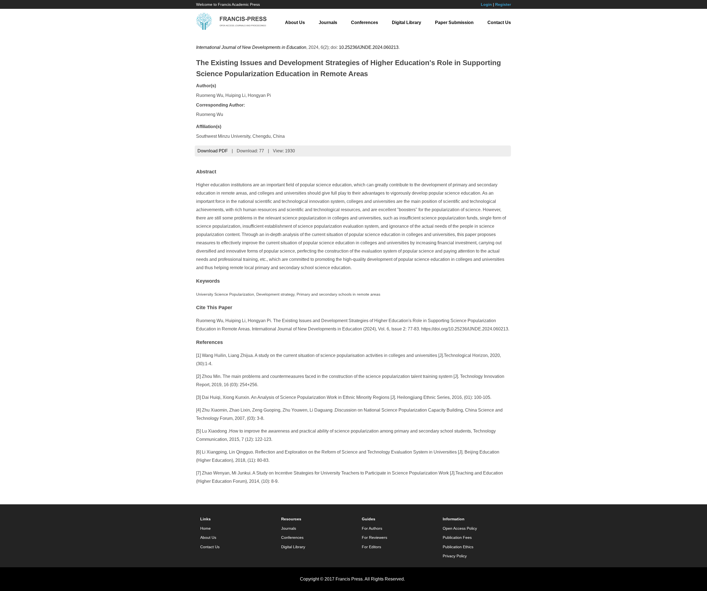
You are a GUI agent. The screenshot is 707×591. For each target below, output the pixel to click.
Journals (328, 22)
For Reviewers (374, 537)
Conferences (364, 22)
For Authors (372, 528)
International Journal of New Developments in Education (251, 47)
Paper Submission (454, 22)
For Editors (371, 547)
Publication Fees (457, 537)
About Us (295, 22)
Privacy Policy (455, 556)
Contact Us (499, 22)
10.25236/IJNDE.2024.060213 (369, 47)
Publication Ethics (458, 547)
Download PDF (212, 151)
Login (486, 4)
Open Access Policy (460, 528)
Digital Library (406, 22)
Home (205, 528)
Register (503, 4)
